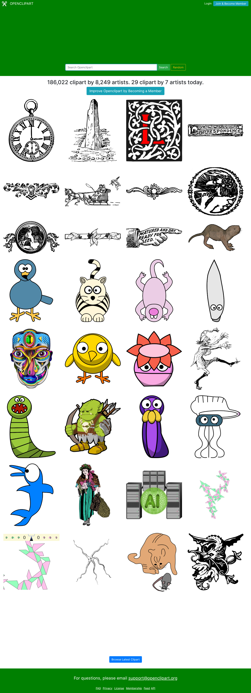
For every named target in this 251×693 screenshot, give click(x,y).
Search (163, 67)
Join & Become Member (230, 3)
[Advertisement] (125, 36)
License (119, 688)
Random (178, 67)
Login (208, 3)
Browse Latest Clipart (125, 659)
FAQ (98, 688)
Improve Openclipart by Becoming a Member (125, 91)
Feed (147, 688)
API (153, 688)
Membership (134, 688)
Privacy (107, 688)
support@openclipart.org (152, 678)
